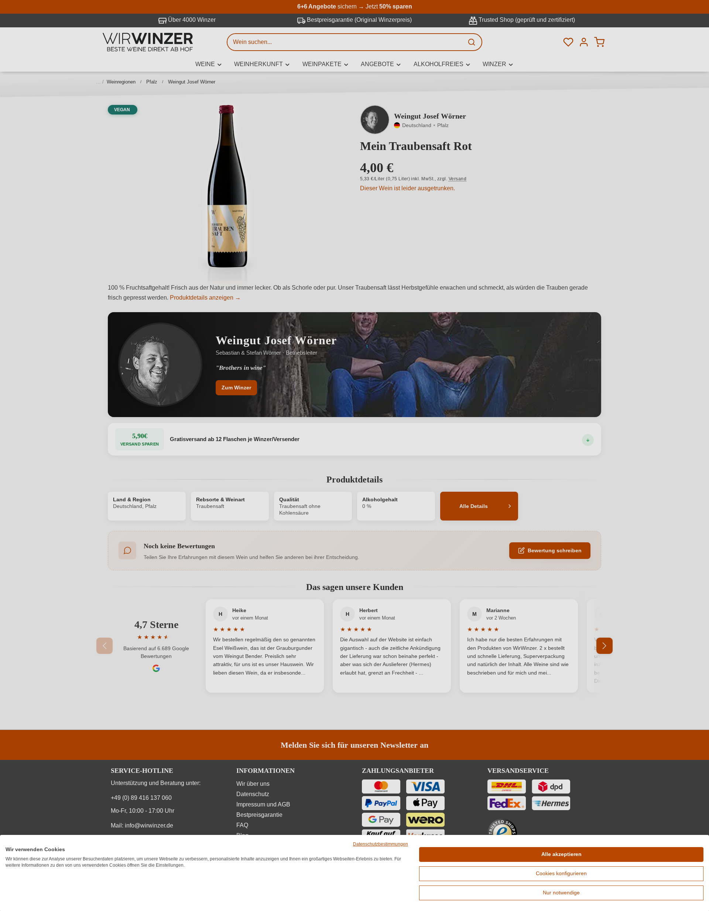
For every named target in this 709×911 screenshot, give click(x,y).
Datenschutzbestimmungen (380, 844)
